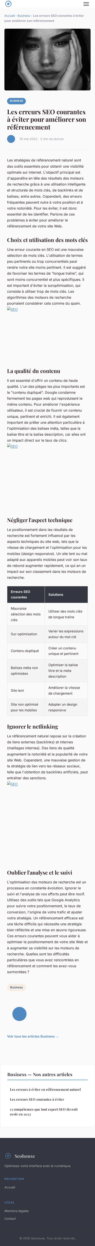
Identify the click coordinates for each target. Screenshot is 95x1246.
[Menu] (86, 3)
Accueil (9, 15)
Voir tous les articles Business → (33, 1036)
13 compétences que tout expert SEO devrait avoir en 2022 (44, 1111)
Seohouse (25, 1156)
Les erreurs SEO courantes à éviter (37, 1099)
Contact (10, 1218)
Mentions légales (16, 1211)
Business (24, 15)
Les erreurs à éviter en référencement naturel (45, 1089)
